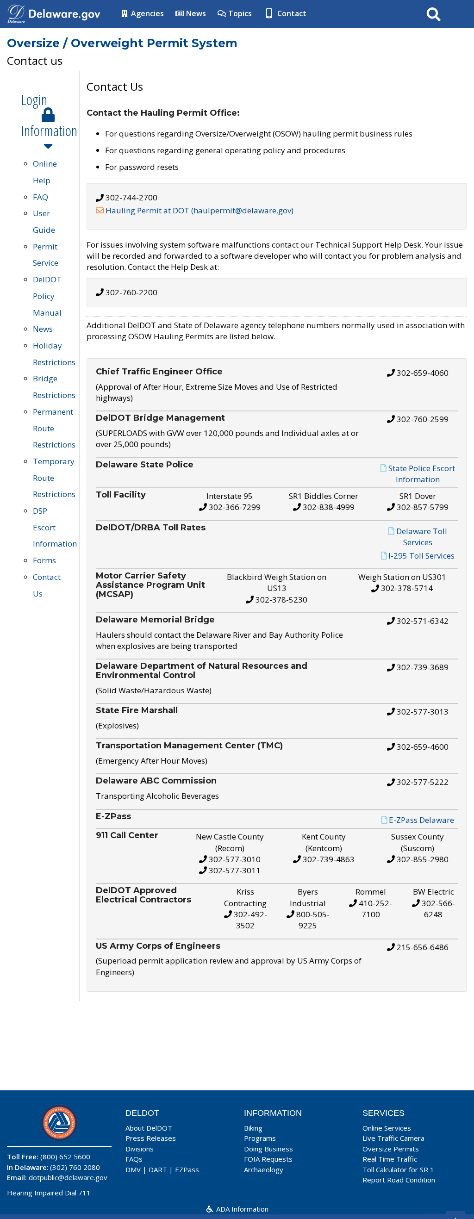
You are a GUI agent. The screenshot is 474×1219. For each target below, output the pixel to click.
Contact (290, 13)
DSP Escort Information (55, 527)
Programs (260, 1138)
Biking (253, 1127)
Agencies (146, 13)
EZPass (187, 1169)
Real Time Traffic (389, 1158)
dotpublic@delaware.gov (68, 1177)
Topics (239, 13)
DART (158, 1169)
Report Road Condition (398, 1179)
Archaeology (263, 1169)
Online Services (386, 1127)
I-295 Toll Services (421, 555)
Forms (44, 560)
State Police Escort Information (421, 473)
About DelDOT (148, 1127)
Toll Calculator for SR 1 (398, 1169)
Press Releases (150, 1138)
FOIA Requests (268, 1158)
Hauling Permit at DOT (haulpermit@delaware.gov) (199, 210)
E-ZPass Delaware (421, 819)
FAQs (134, 1158)
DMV (133, 1169)
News (195, 13)
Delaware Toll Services (421, 536)
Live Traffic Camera (393, 1138)
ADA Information (241, 1208)
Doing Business (268, 1148)
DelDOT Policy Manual (47, 295)
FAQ (40, 197)
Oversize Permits (390, 1148)
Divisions (139, 1148)
